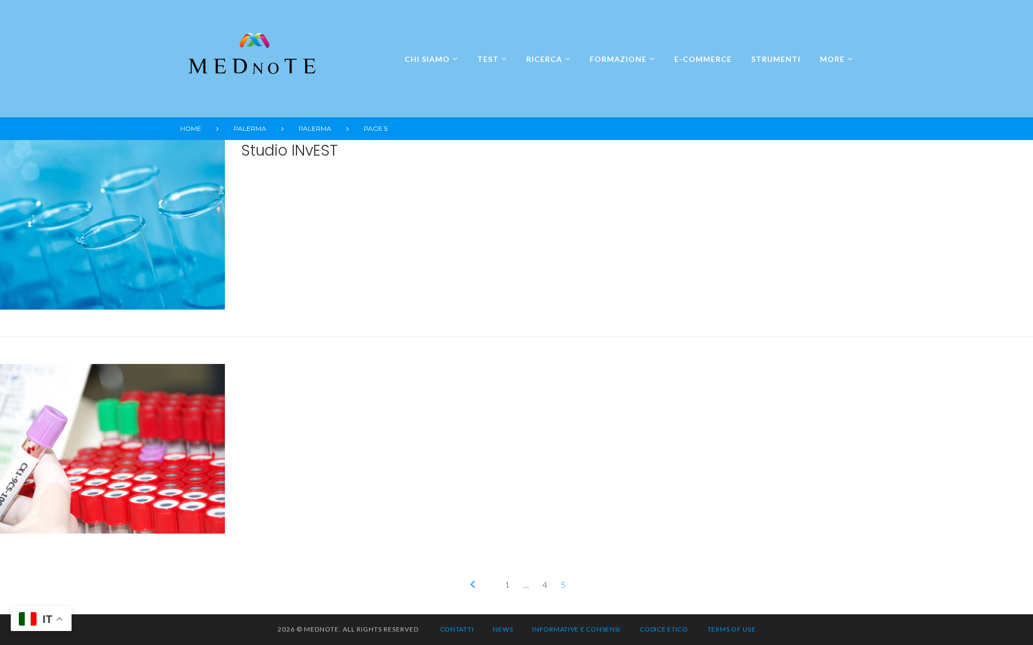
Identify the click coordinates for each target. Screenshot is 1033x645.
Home (190, 128)
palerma (250, 128)
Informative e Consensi (576, 629)
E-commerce (703, 59)
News (503, 629)
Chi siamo (427, 59)
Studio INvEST (289, 150)
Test (488, 59)
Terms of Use (731, 629)
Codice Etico (664, 629)
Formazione (618, 59)
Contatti (457, 629)
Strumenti (776, 59)
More (832, 59)
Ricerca (544, 59)
